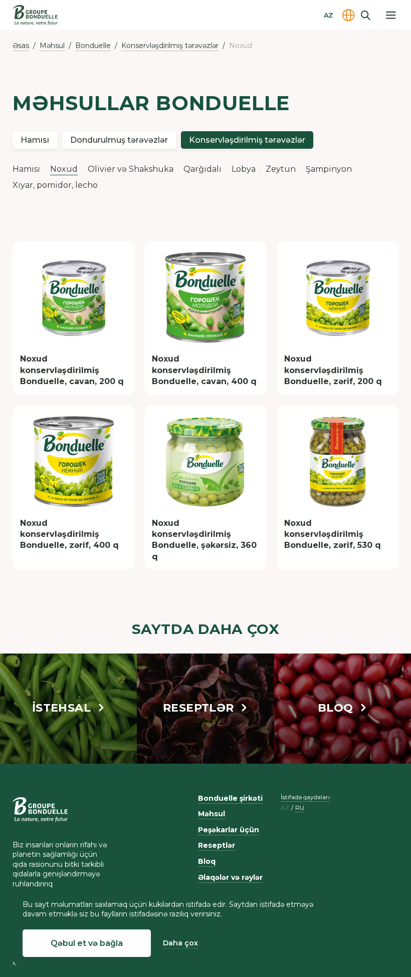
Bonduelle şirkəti (230, 798)
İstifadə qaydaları (305, 797)
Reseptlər (216, 845)
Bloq (207, 861)
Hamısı (35, 140)
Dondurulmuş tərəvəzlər (119, 140)
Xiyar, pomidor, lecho (55, 185)
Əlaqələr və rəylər (230, 877)
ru (299, 807)
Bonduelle (93, 45)
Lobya (244, 169)
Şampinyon (329, 169)
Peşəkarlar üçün (228, 829)
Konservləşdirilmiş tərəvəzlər (170, 45)
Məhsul (52, 45)
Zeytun (281, 169)
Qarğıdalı (202, 169)
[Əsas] (35, 15)
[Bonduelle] (40, 809)
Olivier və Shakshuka (130, 169)
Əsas (21, 45)
